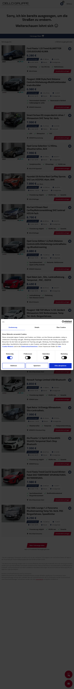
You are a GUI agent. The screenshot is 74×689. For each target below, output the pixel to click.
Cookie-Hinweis (7, 346)
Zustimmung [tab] (13, 327)
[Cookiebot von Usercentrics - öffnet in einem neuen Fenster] (63, 321)
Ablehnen (13, 365)
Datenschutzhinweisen (29, 346)
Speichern (37, 365)
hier (59, 346)
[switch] (28, 357)
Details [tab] (37, 327)
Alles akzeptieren (60, 365)
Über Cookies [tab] (61, 327)
